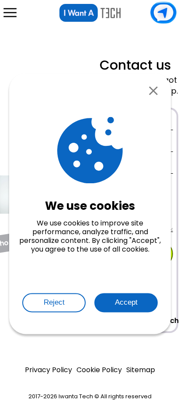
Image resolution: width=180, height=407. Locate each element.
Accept (126, 302)
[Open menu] (10, 12)
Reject (54, 302)
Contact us (163, 13)
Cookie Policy (99, 370)
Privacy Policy (48, 370)
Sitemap (140, 370)
